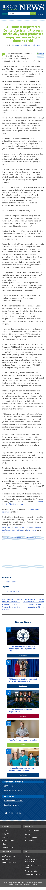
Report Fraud (16, 882)
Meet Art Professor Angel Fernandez (23, 740)
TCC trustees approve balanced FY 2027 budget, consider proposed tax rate (22, 649)
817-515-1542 (8, 786)
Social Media (29, 840)
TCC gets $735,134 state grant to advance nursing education (21, 769)
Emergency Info (31, 871)
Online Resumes (26, 882)
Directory (28, 834)
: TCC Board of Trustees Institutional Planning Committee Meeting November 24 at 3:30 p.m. (12, 604)
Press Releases (11, 582)
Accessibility (7, 859)
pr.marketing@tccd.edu (13, 790)
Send (11, 813)
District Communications (13, 801)
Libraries (5, 837)
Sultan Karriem (31, 530)
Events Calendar (8, 840)
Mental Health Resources (34, 874)
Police (27, 856)
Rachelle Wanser (18, 527)
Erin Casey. (6, 532)
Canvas (4, 830)
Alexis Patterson (35, 45)
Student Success (12, 591)
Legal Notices (8, 882)
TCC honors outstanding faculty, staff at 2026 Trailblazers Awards (23, 680)
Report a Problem (37, 882)
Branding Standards (11, 805)
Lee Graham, (6, 530)
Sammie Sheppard (18, 530)
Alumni (4, 844)
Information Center (32, 830)
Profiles (23, 745)
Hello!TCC (5, 834)
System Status (7, 847)
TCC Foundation (31, 837)
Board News (23, 716)
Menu (5, 14)
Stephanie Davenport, (33, 527)
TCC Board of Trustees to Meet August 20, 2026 (20, 710)
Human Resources (9, 863)
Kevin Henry (6, 527)
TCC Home (40, 14)
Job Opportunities (9, 856)
